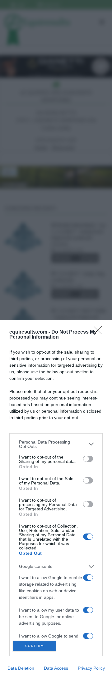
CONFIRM (34, 646)
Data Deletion (20, 668)
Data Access (56, 668)
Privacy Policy (91, 668)
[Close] (100, 332)
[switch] (88, 459)
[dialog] (56, 500)
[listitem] (56, 444)
